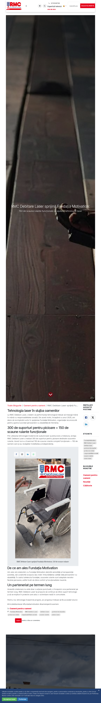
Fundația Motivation (16, 611)
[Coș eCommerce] (40, 6)
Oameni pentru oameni (34, 405)
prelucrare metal (13, 614)
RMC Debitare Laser (31, 611)
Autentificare (74, 6)
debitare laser (44, 611)
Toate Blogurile (14, 405)
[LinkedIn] (86, 424)
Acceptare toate (9, 699)
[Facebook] (86, 417)
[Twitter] (93, 417)
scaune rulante (44, 614)
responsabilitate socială (29, 614)
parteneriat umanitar (58, 611)
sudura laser (56, 614)
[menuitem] (26, 6)
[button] (45, 6)
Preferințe (22, 699)
